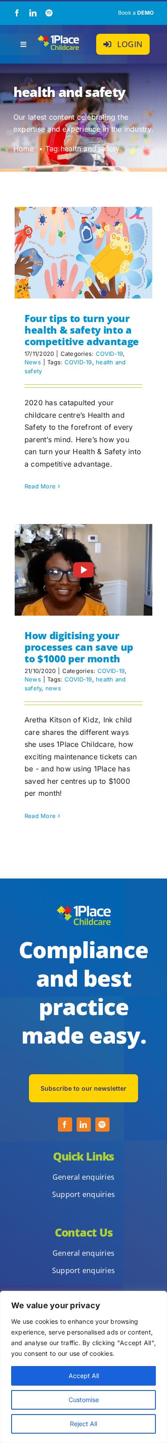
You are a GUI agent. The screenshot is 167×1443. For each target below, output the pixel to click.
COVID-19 (109, 353)
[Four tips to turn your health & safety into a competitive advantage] (83, 252)
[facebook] (16, 12)
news (53, 688)
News (32, 362)
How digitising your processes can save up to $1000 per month (78, 647)
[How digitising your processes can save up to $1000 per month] (83, 570)
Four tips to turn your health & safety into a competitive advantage (81, 329)
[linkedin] (33, 12)
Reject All (83, 1423)
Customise (84, 1399)
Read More (40, 486)
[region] (83, 1367)
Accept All (84, 1375)
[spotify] (49, 12)
